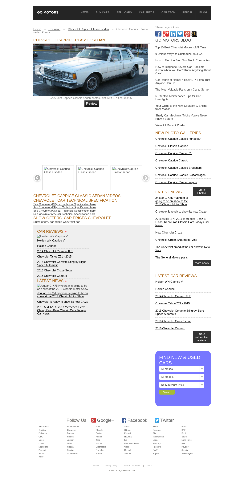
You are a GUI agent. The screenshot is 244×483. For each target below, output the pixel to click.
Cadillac (42, 430)
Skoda (41, 453)
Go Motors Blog (173, 40)
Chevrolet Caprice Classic (171, 160)
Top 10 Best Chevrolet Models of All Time (180, 47)
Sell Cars (124, 12)
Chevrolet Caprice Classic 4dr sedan (178, 138)
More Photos (201, 191)
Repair (187, 12)
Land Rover (186, 440)
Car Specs (146, 12)
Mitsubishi (43, 447)
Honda (99, 437)
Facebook (137, 420)
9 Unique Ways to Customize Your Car (179, 53)
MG (183, 443)
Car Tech (168, 12)
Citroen (127, 430)
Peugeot (185, 447)
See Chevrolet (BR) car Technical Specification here (64, 204)
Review (91, 103)
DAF (183, 430)
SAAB (155, 450)
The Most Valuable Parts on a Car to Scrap (182, 89)
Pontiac (70, 450)
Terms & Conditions (131, 466)
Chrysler (100, 430)
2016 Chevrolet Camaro (52, 275)
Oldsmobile (101, 447)
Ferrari (127, 433)
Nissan (70, 447)
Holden (70, 437)
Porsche (100, 450)
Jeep (98, 440)
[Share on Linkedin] (173, 34)
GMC (41, 437)
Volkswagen (187, 453)
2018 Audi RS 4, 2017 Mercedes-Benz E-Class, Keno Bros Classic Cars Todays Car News (62, 310)
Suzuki (127, 453)
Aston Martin (73, 426)
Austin (127, 426)
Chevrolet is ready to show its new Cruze (62, 301)
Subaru (99, 453)
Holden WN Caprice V (51, 240)
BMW (155, 426)
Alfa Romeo (44, 426)
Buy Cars (102, 12)
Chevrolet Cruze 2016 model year (176, 239)
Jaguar (70, 440)
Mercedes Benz (131, 443)
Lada (155, 440)
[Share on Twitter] (180, 34)
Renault (127, 450)
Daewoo (157, 430)
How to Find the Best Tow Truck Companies (182, 60)
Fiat (154, 433)
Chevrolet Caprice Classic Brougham (178, 167)
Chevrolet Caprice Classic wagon (176, 182)
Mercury (157, 443)
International (158, 437)
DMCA (149, 466)
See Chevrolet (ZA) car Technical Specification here (64, 213)
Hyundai (128, 437)
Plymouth (43, 450)
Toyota (156, 453)
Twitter (167, 420)
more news (202, 263)
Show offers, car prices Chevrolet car (56, 221)
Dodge (99, 433)
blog (203, 12)
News (84, 12)
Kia (125, 440)
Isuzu (184, 437)
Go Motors (48, 12)
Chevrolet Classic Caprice (171, 146)
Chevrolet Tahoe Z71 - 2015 (54, 256)
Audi (98, 426)
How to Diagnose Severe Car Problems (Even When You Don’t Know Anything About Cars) (183, 70)
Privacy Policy (111, 466)
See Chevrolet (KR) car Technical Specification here (64, 207)
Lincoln (42, 443)
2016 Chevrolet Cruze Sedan (55, 270)
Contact (95, 466)
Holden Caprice (46, 245)
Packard (157, 447)
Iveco (41, 440)
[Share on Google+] (166, 34)
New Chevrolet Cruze (168, 232)
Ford (183, 433)
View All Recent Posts (170, 125)
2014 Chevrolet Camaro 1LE (55, 251)
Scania (184, 450)
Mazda (99, 443)
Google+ (105, 420)
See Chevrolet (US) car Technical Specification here (64, 210)
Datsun (70, 433)
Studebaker (72, 453)
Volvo (41, 457)
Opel (126, 447)
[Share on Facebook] (158, 34)
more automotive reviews (202, 337)
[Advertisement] (92, 134)
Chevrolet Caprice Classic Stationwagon (180, 175)
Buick (184, 426)
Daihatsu (43, 433)
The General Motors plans (171, 257)
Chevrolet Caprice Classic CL (173, 153)
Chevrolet (71, 430)
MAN (69, 443)
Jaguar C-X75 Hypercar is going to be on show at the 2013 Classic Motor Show (62, 294)
